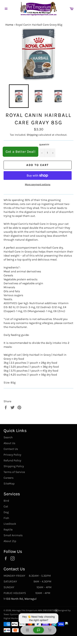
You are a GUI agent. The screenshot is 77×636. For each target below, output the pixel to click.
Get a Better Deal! (20, 152)
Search (8, 437)
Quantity (44, 144)
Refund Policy (12, 460)
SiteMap (9, 483)
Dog (6, 512)
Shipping (32, 134)
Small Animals (13, 535)
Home (9, 24)
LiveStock (10, 523)
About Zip (10, 541)
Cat (6, 506)
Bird (6, 500)
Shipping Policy (14, 466)
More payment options (37, 184)
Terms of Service (14, 472)
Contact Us (11, 449)
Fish (6, 518)
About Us (9, 443)
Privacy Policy (12, 454)
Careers (8, 477)
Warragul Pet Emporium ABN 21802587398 (34, 610)
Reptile (8, 529)
